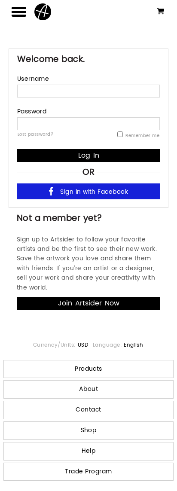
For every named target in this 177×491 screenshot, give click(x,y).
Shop (89, 430)
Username (33, 79)
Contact (88, 410)
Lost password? (36, 134)
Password (32, 111)
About (88, 389)
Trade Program (88, 471)
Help (89, 451)
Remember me (142, 135)
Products (88, 369)
